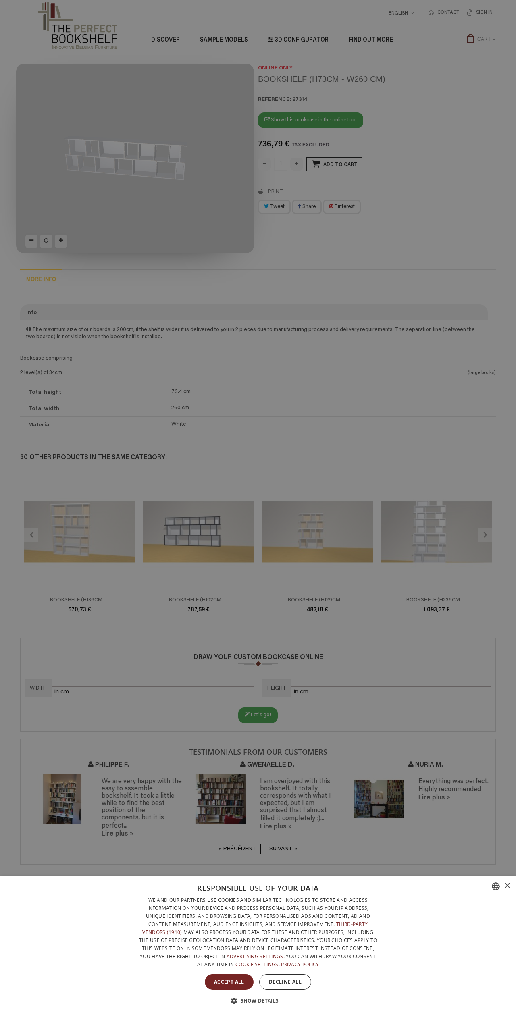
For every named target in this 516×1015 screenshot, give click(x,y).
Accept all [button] (229, 981)
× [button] (507, 886)
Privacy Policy (300, 964)
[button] (258, 1000)
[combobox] (496, 886)
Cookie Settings (257, 964)
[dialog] (258, 945)
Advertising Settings (255, 956)
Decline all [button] (285, 981)
